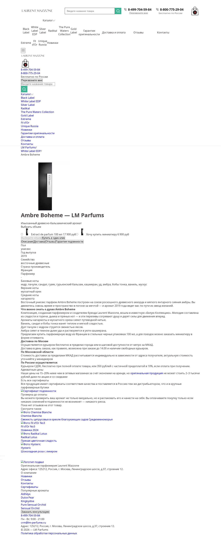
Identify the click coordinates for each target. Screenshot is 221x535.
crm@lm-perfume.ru (33, 522)
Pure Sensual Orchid (33, 504)
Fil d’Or (34, 42)
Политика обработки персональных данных (49, 533)
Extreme (26, 43)
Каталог (48, 20)
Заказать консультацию (35, 511)
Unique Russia (42, 42)
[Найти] (118, 11)
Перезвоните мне (138, 13)
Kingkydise (27, 501)
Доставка (39, 241)
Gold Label (73, 30)
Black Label (26, 30)
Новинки (52, 43)
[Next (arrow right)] (1, 459)
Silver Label (42, 30)
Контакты (163, 32)
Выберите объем (31, 238)
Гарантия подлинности (69, 241)
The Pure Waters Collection (64, 30)
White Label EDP (34, 30)
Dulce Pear (27, 497)
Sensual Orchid (30, 508)
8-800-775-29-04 (171, 9)
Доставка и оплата (114, 32)
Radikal (52, 30)
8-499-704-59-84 (139, 9)
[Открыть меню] (23, 50)
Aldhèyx (25, 494)
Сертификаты (29, 487)
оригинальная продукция (146, 373)
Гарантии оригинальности (89, 32)
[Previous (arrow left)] (0, 459)
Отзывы (138, 32)
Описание (27, 241)
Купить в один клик (53, 238)
